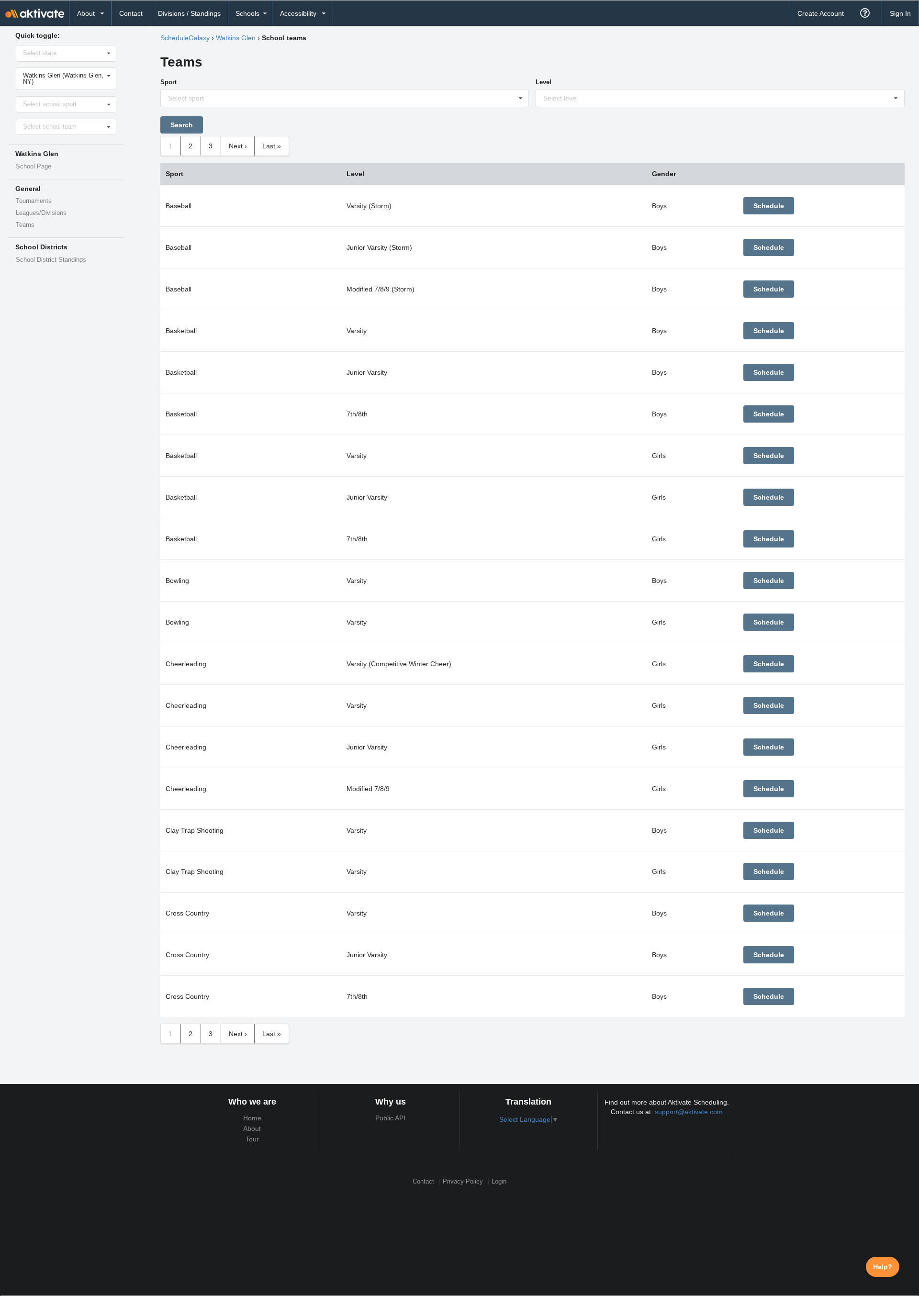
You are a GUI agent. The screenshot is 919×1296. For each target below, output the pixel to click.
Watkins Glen (236, 38)
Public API (390, 1118)
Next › (238, 146)
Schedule (768, 206)
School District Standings (51, 260)
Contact (131, 13)
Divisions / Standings (189, 13)
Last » (271, 146)
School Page (33, 166)
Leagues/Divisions (41, 213)
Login (499, 1181)
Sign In (900, 13)
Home (252, 1118)
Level (543, 82)
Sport (168, 82)
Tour (252, 1139)
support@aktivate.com (689, 1112)
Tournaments (34, 201)
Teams (25, 225)
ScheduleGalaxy (185, 38)
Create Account (820, 13)
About (252, 1128)
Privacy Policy (463, 1181)
